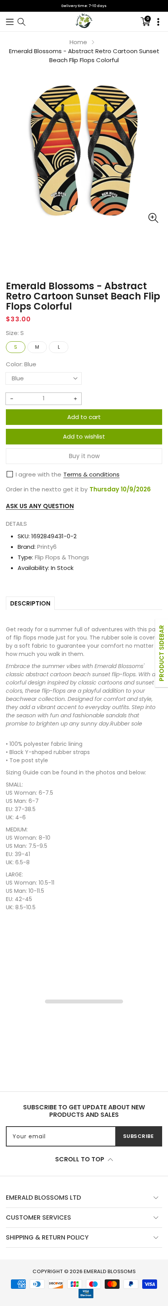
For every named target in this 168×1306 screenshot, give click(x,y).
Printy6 (47, 547)
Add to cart (84, 417)
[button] (10, 21)
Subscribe (138, 1136)
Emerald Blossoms (110, 1271)
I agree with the (38, 474)
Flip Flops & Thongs (62, 557)
